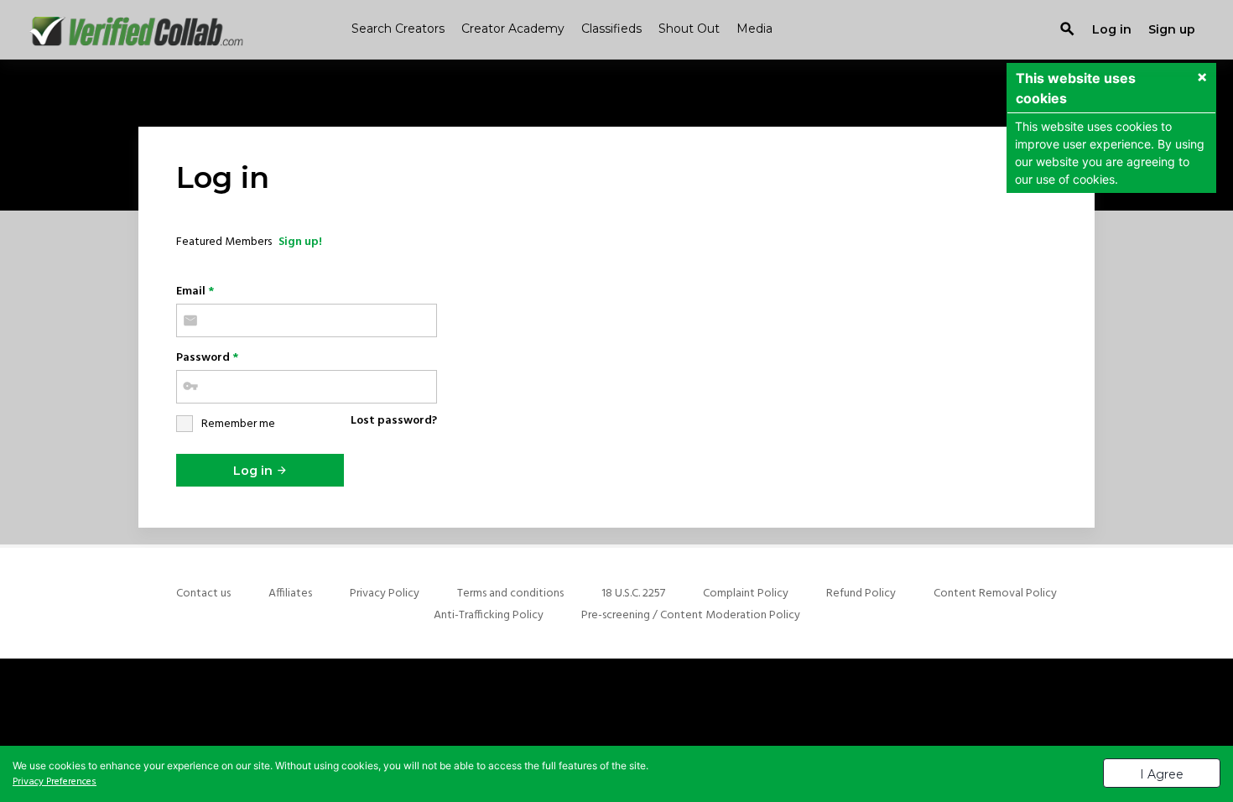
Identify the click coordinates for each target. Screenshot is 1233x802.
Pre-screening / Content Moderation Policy (690, 615)
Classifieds (611, 28)
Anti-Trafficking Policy (489, 615)
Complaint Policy (745, 593)
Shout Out (689, 28)
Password (207, 358)
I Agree (1162, 774)
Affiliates (290, 593)
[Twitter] (616, 712)
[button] (1202, 79)
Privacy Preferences (54, 781)
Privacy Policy (384, 593)
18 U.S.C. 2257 (633, 593)
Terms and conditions (510, 593)
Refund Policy (861, 593)
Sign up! (300, 242)
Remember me (238, 424)
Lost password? (394, 420)
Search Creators (398, 28)
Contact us (203, 593)
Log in (254, 470)
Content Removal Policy (995, 593)
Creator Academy (512, 28)
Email (195, 291)
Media (754, 28)
